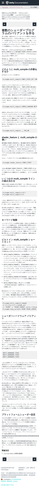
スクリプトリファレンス (16, 7)
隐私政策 (9, 481)
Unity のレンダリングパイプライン (13, 251)
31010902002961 (16, 479)
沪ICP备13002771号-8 (7, 485)
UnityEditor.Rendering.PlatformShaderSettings (15, 426)
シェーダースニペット (19, 49)
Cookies (15, 481)
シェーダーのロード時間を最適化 (13, 453)
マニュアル (5, 7)
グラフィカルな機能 (7, 15)
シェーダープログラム (18, 340)
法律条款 (3, 481)
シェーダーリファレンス (22, 15)
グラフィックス (23, 13)
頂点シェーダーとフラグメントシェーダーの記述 (16, 16)
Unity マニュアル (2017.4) (9, 13)
